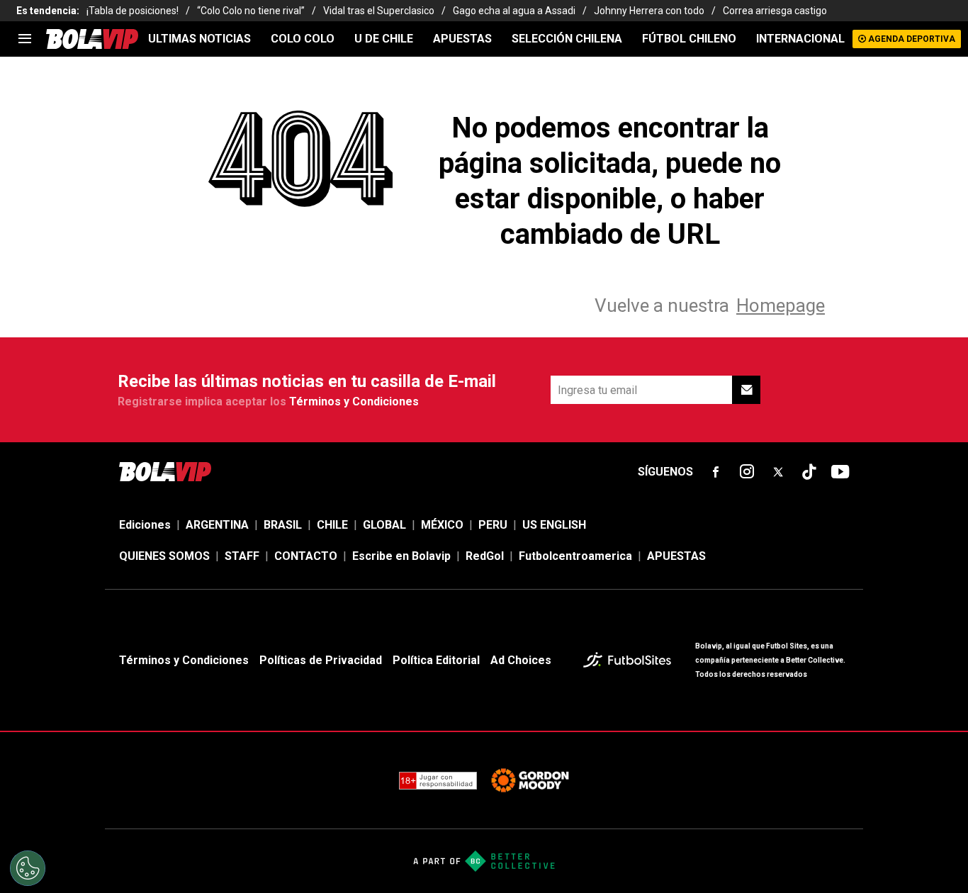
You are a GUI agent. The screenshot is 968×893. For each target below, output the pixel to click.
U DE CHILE (383, 38)
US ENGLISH (554, 525)
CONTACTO (305, 556)
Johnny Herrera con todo (649, 10)
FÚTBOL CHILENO (689, 38)
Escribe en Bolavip (401, 556)
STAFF (242, 556)
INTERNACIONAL (800, 38)
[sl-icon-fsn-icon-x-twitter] (778, 472)
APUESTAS (462, 38)
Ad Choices (520, 660)
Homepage (780, 305)
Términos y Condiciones (354, 401)
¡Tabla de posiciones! (132, 10)
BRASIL (283, 525)
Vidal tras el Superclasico (378, 10)
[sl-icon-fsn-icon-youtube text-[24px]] (840, 472)
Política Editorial (436, 660)
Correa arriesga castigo (775, 10)
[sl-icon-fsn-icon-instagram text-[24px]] (746, 472)
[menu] (24, 38)
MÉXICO (442, 525)
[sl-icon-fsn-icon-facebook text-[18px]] (715, 472)
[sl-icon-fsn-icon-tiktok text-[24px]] (809, 472)
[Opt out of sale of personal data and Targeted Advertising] (27, 868)
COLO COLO (302, 38)
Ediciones (145, 525)
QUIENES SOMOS (164, 556)
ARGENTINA (217, 525)
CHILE (332, 525)
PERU (492, 525)
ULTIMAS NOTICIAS (199, 38)
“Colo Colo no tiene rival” (251, 10)
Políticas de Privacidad (320, 660)
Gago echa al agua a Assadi (514, 10)
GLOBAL (384, 525)
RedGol (485, 556)
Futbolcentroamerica (575, 556)
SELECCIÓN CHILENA (567, 38)
